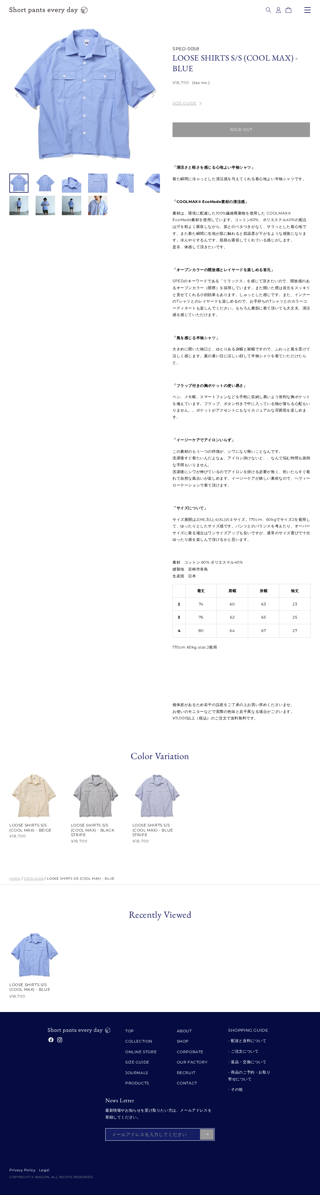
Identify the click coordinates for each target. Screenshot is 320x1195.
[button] (268, 10)
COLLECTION (138, 1041)
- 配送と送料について (247, 1040)
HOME (14, 878)
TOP (129, 1031)
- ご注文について (243, 1051)
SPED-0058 (33, 878)
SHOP (183, 1041)
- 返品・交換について (247, 1061)
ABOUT (184, 1031)
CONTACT (187, 1083)
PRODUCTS (137, 1083)
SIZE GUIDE (184, 103)
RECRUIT (186, 1072)
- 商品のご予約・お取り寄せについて (249, 1075)
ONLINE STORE (141, 1051)
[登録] (207, 1134)
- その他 (235, 1089)
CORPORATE (190, 1051)
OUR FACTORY (192, 1062)
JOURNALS (136, 1072)
